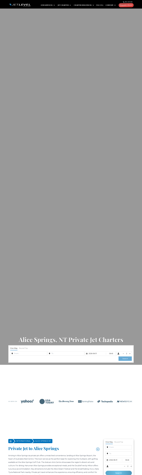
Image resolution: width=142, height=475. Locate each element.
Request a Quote (126, 5)
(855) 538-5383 (128, 2)
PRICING (99, 5)
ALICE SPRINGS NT (43, 441)
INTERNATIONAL (23, 441)
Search (125, 359)
